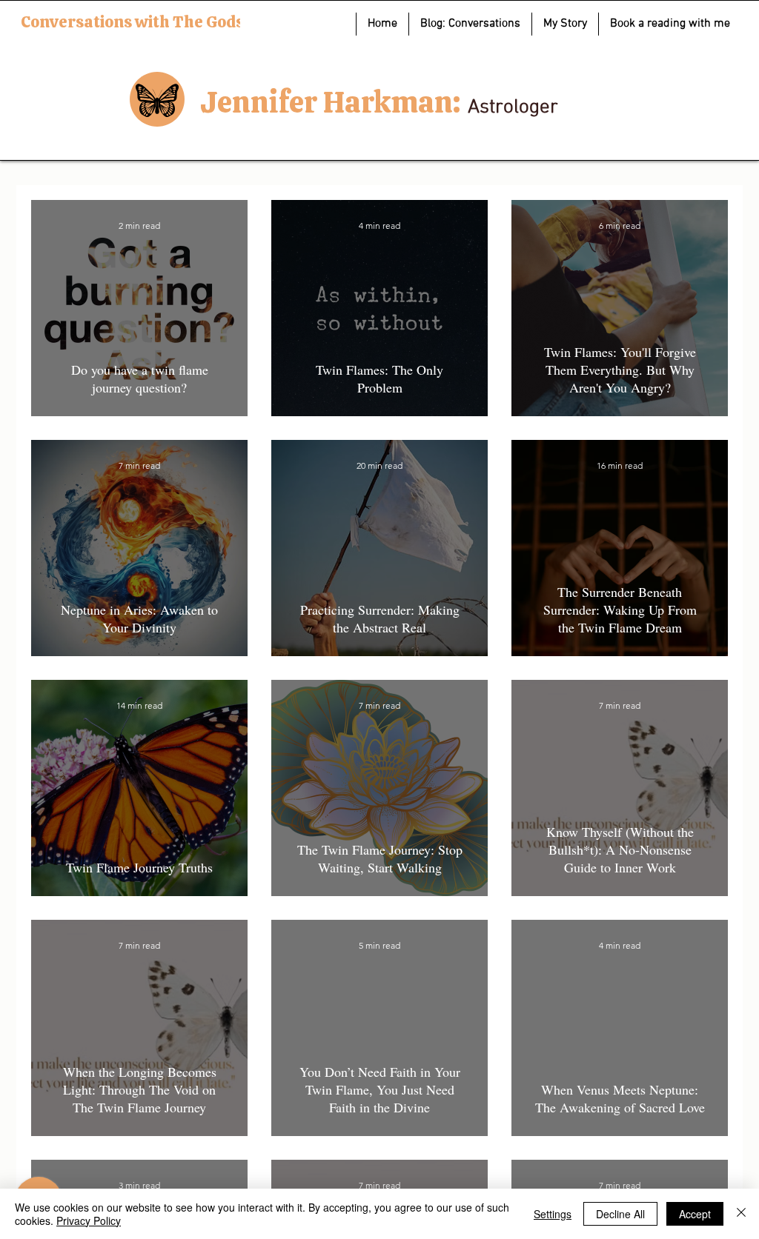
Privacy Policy (88, 1220)
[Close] (741, 1213)
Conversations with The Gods (132, 22)
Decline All (620, 1213)
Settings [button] (552, 1213)
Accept (695, 1213)
